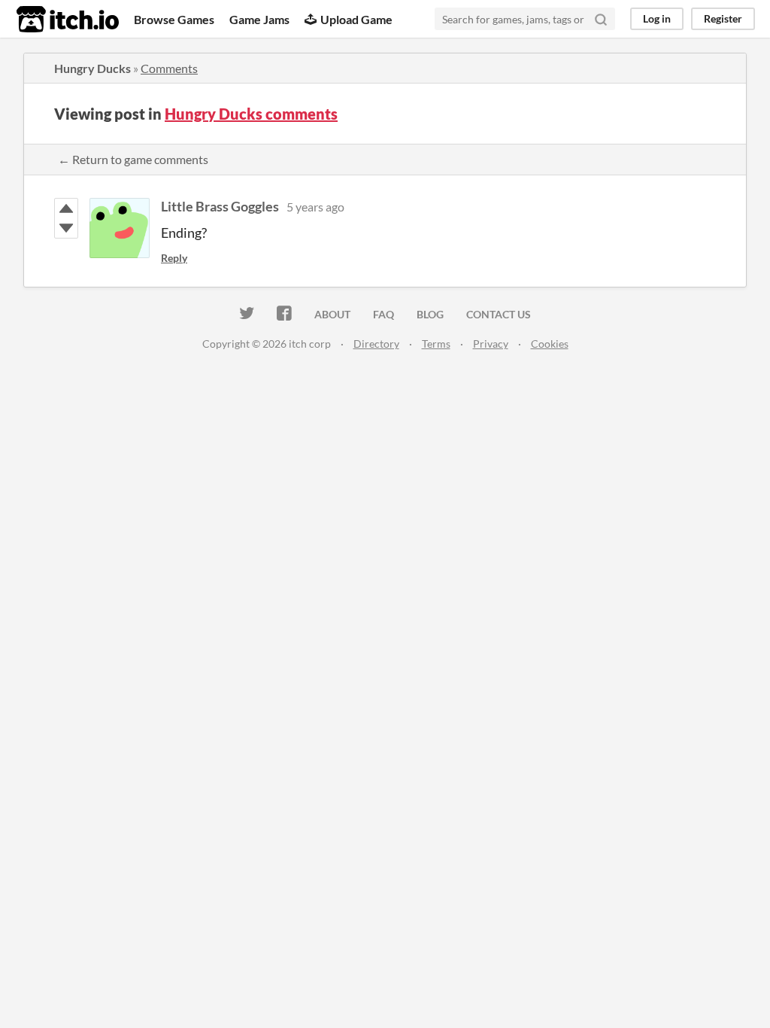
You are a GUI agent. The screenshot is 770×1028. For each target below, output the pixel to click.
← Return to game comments (133, 159)
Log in (657, 18)
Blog (430, 314)
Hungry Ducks (92, 68)
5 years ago (315, 206)
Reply (174, 257)
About (332, 314)
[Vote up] (66, 208)
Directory (376, 343)
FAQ (383, 314)
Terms (436, 343)
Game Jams (259, 19)
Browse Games (174, 19)
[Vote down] (66, 228)
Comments (169, 68)
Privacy (490, 343)
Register (723, 18)
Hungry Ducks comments (251, 114)
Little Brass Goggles (220, 206)
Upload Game (356, 19)
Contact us (498, 314)
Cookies (549, 343)
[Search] (601, 19)
